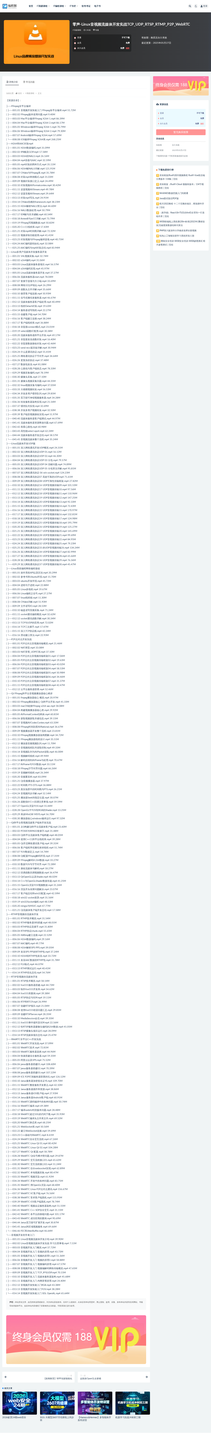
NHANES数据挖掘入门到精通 (174, 193)
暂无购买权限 (180, 132)
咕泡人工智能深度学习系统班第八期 (177, 236)
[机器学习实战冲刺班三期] (132, 1403)
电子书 (97, 6)
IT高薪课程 (77, 30)
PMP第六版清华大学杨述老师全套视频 (178, 231)
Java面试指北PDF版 (169, 198)
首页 (31, 6)
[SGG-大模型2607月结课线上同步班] (57, 1403)
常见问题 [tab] (30, 82)
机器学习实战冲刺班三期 (128, 1417)
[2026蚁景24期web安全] (19, 1403)
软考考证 (86, 6)
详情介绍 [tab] (13, 82)
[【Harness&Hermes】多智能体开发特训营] (95, 1403)
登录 (205, 6)
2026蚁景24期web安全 (14, 1417)
